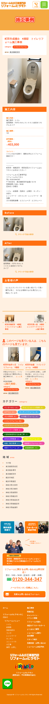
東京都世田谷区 (12, 466)
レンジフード (11, 636)
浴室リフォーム (12, 448)
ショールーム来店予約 (35, 647)
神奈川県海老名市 (12, 500)
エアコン (9, 412)
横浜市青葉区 (11, 481)
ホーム (5, 608)
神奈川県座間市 (12, 492)
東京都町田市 (15, 52)
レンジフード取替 (13, 430)
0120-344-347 (27, 579)
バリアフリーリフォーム (15, 425)
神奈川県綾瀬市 (12, 507)
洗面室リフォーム (33, 443)
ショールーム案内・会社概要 (34, 634)
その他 (8, 463)
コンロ (8, 633)
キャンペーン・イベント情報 (33, 616)
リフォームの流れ (34, 622)
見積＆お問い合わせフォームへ (26, 594)
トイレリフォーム (20, 47)
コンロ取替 (10, 416)
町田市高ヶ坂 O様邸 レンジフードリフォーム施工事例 (36, 326)
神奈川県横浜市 (12, 496)
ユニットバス (11, 642)
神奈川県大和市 (12, 485)
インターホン (11, 408)
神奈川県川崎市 (12, 489)
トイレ (8, 624)
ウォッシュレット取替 (33, 408)
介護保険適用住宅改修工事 (16, 434)
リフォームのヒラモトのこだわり (13, 615)
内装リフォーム (32, 439)
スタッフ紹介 (32, 639)
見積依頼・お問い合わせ (36, 643)
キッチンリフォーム (29, 412)
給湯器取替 (32, 448)
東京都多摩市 (11, 470)
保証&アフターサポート (36, 626)
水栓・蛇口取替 (12, 443)
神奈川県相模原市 (12, 504)
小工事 (8, 644)
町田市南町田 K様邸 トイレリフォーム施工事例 (14, 326)
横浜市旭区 (10, 478)
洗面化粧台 (10, 630)
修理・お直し (11, 647)
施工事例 (30, 608)
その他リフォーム (30, 416)
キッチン (9, 639)
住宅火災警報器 (12, 439)
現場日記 (30, 612)
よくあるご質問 (33, 629)
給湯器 (8, 627)
